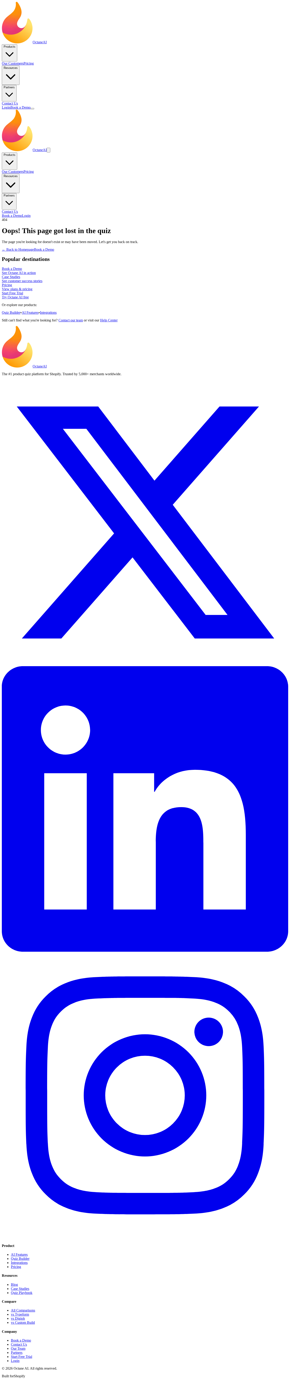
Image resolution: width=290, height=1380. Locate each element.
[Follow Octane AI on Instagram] (145, 1237)
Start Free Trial (21, 1357)
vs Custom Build (23, 1322)
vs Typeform (20, 1314)
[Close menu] (48, 150)
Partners (9, 87)
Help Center (109, 320)
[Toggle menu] (32, 108)
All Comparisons (23, 1310)
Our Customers (13, 63)
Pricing (29, 63)
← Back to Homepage (18, 249)
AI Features (30, 312)
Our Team (18, 1348)
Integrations (48, 312)
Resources (11, 68)
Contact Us (10, 103)
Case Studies (20, 1289)
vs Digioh (18, 1318)
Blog (14, 1284)
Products (9, 46)
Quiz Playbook (21, 1293)
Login (6, 107)
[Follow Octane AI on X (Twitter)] (145, 664)
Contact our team (70, 320)
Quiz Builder (11, 312)
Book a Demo (20, 107)
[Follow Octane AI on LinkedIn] (145, 950)
